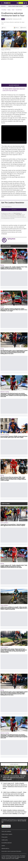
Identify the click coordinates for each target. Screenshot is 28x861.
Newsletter (24, 27)
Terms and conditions (6, 831)
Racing (9, 9)
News (3, 19)
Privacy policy (4, 837)
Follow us (17, 27)
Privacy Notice (18, 214)
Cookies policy (5, 840)
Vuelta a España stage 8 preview (15, 6)
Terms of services (16, 213)
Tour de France (19, 9)
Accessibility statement (7, 842)
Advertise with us (5, 848)
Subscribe (21, 2)
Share (4, 27)
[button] (26, 3)
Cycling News (9, 19)
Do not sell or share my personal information (11, 851)
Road (13, 9)
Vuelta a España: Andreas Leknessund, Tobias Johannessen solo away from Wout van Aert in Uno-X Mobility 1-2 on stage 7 (14, 812)
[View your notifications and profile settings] (17, 3)
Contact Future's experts (7, 834)
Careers (3, 845)
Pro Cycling (4, 9)
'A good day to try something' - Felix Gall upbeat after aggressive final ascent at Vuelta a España (14, 777)
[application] (14, 134)
